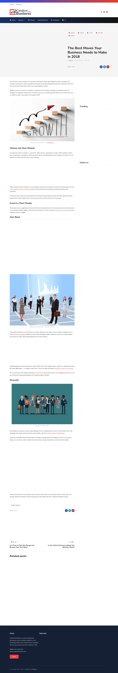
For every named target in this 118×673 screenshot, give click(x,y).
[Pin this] (107, 66)
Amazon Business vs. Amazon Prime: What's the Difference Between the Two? (33, 271)
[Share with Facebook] (101, 66)
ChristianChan (50, 142)
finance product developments (56, 433)
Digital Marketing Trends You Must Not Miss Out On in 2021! (67, 265)
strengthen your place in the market (63, 368)
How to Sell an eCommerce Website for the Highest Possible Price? (66, 246)
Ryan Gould (35, 620)
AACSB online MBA (19, 334)
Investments (56, 20)
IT (65, 20)
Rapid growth (40, 372)
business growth (15, 505)
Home (13, 20)
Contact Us (19, 4)
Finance (32, 20)
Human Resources (43, 20)
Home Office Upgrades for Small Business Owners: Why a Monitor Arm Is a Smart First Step (86, 135)
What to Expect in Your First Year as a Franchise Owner (52, 615)
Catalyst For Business (34, 537)
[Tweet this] (104, 66)
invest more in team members (64, 210)
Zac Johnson (35, 600)
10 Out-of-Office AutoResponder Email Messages (32, 244)
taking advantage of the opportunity (19, 189)
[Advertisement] (42, 173)
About (14, 656)
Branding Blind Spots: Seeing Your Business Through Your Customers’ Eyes (101, 135)
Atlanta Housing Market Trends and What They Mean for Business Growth (52, 596)
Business (20, 20)
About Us (12, 4)
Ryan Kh (71, 60)
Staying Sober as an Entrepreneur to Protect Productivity (51, 574)
